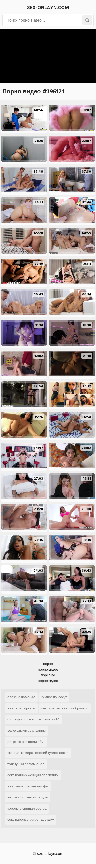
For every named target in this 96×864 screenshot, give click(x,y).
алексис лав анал (21, 697)
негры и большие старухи (27, 797)
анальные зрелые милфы (27, 786)
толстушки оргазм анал (25, 764)
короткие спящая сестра (27, 808)
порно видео (48, 669)
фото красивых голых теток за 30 (33, 719)
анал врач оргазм (21, 708)
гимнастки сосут (54, 697)
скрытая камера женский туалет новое (38, 753)
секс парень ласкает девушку (30, 819)
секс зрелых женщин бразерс (64, 708)
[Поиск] (87, 20)
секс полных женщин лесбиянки (33, 775)
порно (48, 664)
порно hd (48, 675)
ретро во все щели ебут (26, 741)
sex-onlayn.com (48, 8)
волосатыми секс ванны (26, 730)
